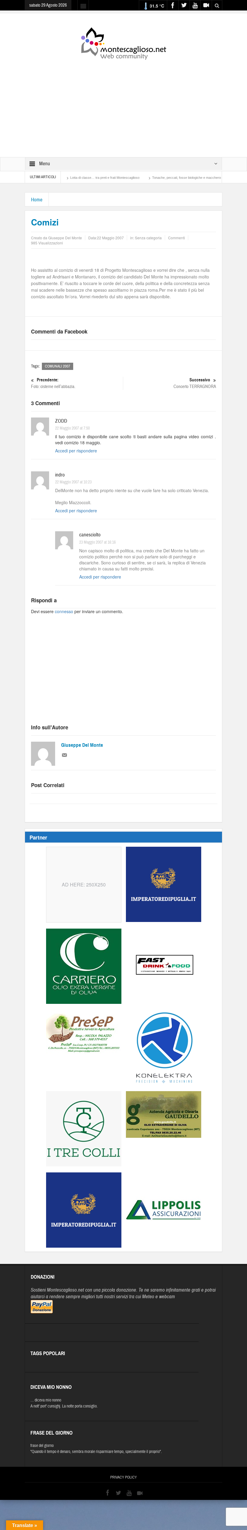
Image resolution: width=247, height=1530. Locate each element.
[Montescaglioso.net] (123, 42)
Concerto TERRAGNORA (195, 383)
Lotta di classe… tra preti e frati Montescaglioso (79, 177)
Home (36, 200)
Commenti (176, 237)
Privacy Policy (123, 1477)
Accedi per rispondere (76, 451)
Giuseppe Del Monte (82, 745)
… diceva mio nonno (45, 1400)
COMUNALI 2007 (57, 366)
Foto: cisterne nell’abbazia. (53, 383)
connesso (64, 611)
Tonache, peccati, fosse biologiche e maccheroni (162, 177)
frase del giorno (42, 1445)
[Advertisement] (123, 104)
